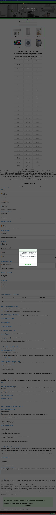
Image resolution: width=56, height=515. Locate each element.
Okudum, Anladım (28, 264)
